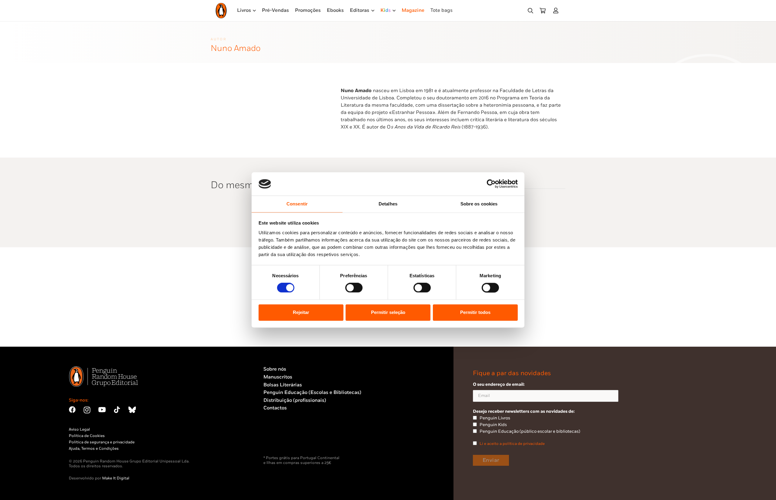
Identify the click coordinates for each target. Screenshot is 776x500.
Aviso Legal (79, 429)
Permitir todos (475, 312)
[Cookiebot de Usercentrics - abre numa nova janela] (491, 183)
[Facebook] (72, 409)
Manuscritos (277, 377)
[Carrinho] (543, 10)
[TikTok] (117, 409)
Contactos (275, 408)
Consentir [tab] (297, 203)
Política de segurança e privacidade (102, 442)
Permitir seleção (388, 312)
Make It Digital (115, 478)
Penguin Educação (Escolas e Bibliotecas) (312, 392)
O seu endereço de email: (499, 384)
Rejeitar (301, 312)
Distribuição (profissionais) (294, 400)
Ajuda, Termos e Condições (94, 448)
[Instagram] (87, 410)
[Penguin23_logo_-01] (221, 10)
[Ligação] (557, 10)
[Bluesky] (132, 409)
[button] (530, 11)
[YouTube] (102, 409)
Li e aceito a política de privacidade (512, 443)
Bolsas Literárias (282, 385)
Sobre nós (274, 369)
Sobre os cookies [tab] (479, 203)
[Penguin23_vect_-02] (281, 439)
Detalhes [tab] (388, 203)
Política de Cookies (87, 435)
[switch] (354, 288)
